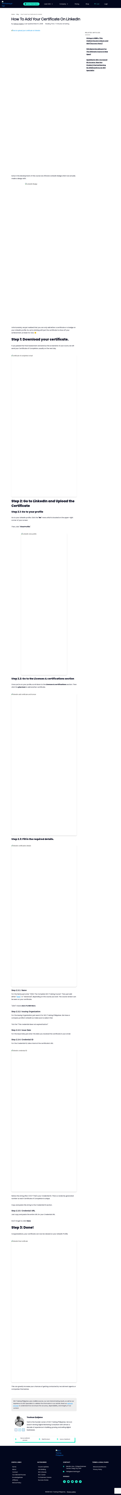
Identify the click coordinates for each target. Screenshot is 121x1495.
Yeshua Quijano (18, 24)
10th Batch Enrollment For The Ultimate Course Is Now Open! (97, 52)
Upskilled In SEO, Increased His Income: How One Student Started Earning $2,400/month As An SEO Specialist (97, 65)
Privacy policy (71, 1492)
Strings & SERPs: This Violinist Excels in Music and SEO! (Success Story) (97, 41)
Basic (19, 997)
